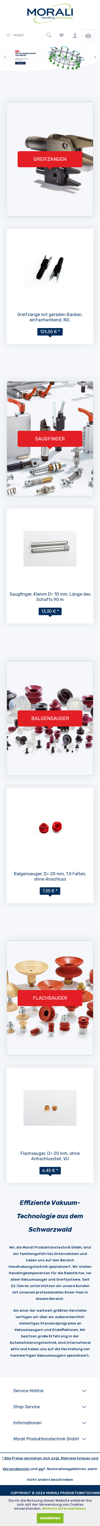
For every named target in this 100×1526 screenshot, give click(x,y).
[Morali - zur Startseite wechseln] (50, 14)
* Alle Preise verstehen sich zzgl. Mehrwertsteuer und (50, 1458)
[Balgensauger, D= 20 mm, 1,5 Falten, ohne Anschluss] (50, 828)
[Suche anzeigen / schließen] (48, 34)
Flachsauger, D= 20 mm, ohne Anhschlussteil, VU (50, 1156)
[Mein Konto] (75, 34)
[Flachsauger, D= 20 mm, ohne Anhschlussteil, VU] (50, 1108)
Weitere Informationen (64, 1508)
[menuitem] (15, 34)
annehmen (50, 1518)
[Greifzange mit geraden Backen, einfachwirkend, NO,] (50, 269)
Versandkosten (16, 1469)
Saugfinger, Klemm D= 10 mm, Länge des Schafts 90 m (50, 597)
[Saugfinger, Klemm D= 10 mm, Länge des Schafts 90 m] (50, 548)
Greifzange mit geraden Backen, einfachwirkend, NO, (50, 317)
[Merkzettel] (61, 34)
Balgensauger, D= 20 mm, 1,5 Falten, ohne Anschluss (50, 876)
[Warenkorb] (88, 34)
